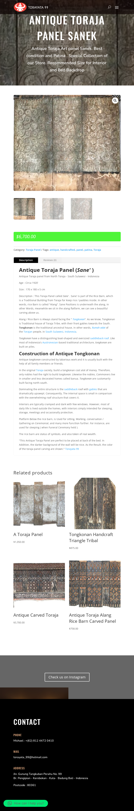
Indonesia (70, 331)
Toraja (97, 249)
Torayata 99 (72, 449)
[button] (115, 100)
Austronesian (50, 342)
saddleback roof (99, 338)
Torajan (28, 331)
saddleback (70, 389)
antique (54, 249)
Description (26, 260)
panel (79, 249)
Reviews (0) (49, 260)
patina (88, 249)
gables (93, 389)
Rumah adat (98, 327)
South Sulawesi (54, 331)
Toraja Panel (33, 249)
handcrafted (67, 249)
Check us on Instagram (67, 677)
